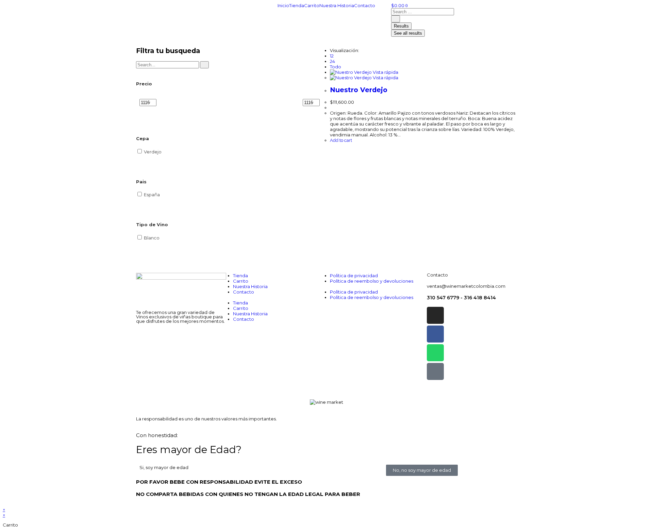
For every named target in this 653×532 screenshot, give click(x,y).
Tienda (296, 5)
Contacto (364, 5)
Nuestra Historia (336, 5)
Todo (335, 66)
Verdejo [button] (153, 151)
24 (332, 61)
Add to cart (341, 140)
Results (401, 26)
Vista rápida (385, 72)
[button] (278, 297)
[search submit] (395, 18)
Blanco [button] (152, 237)
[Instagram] (435, 315)
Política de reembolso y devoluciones (371, 281)
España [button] (152, 194)
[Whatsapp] (435, 352)
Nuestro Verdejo (358, 90)
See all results (408, 33)
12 (332, 56)
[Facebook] (435, 334)
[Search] (204, 64)
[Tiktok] (435, 371)
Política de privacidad (354, 275)
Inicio (283, 5)
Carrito (311, 5)
